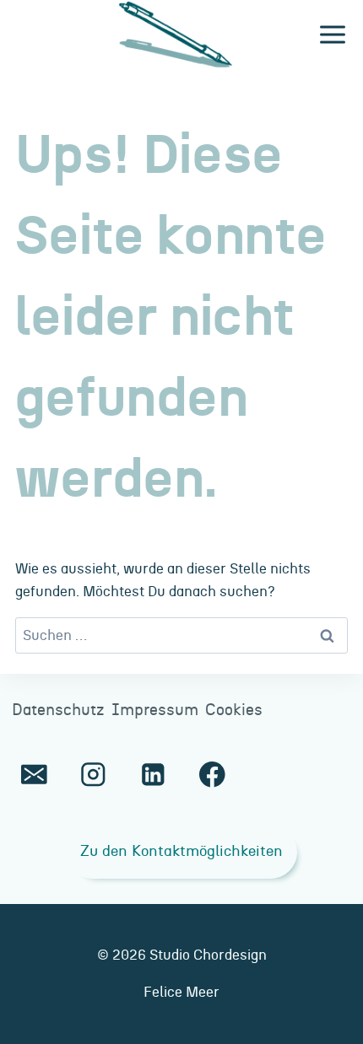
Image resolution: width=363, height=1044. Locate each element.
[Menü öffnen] (332, 35)
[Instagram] (93, 774)
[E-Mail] (34, 774)
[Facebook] (212, 774)
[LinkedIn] (152, 774)
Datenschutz (58, 710)
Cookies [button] (234, 710)
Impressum (154, 710)
